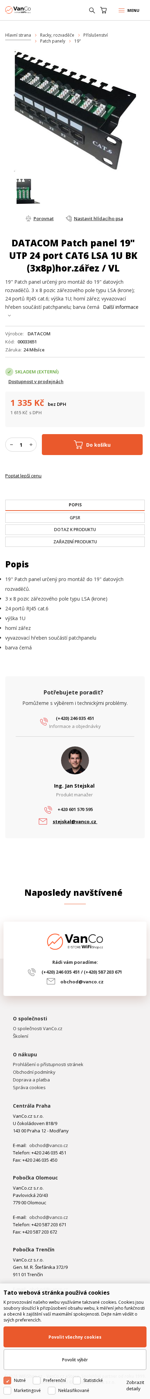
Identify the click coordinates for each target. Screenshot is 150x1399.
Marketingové (27, 1390)
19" (77, 41)
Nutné (20, 1380)
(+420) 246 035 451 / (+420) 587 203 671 (82, 972)
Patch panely (52, 41)
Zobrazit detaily (135, 1385)
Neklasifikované (73, 1390)
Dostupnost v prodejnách (35, 381)
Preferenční (54, 1380)
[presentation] (75, 505)
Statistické (93, 1380)
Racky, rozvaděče (57, 35)
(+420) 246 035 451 (75, 718)
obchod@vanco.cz (82, 981)
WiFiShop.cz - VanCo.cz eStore (31, 10)
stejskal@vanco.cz (75, 821)
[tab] (75, 505)
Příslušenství (95, 35)
